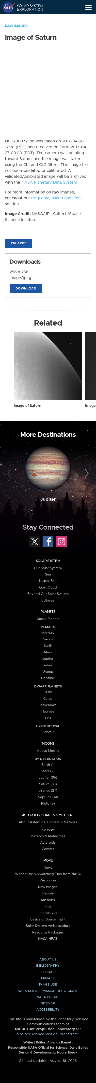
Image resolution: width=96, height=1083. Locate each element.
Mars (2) (48, 771)
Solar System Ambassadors (48, 926)
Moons (48, 743)
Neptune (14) (48, 797)
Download (26, 288)
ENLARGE (18, 243)
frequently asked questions (56, 198)
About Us (47, 959)
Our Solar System (48, 568)
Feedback (48, 972)
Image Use (48, 984)
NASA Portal (48, 997)
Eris (48, 718)
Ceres (47, 698)
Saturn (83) (48, 784)
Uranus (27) (48, 790)
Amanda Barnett (60, 1042)
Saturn (48, 665)
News (48, 867)
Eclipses (47, 600)
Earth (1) (48, 765)
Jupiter (48, 499)
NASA (6, 7)
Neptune (48, 678)
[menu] (88, 7)
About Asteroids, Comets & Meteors (48, 822)
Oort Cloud (48, 587)
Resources (48, 880)
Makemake (48, 705)
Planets (48, 612)
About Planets (47, 619)
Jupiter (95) (48, 777)
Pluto (48, 692)
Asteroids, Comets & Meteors (48, 815)
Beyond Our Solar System (48, 594)
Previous (10, 473)
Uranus (48, 671)
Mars (48, 652)
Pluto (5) (48, 803)
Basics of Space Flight (47, 919)
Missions (48, 900)
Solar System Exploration (27, 7)
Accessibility (48, 1009)
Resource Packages (48, 932)
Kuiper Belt (48, 581)
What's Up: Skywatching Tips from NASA (48, 874)
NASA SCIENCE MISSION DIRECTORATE (48, 991)
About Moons (48, 751)
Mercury (47, 633)
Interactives (48, 913)
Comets (48, 849)
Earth (48, 645)
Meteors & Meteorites (48, 836)
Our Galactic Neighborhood (27, 18)
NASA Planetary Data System (49, 182)
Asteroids (48, 842)
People (48, 893)
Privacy (48, 978)
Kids (48, 906)
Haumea (48, 711)
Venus (48, 639)
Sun (48, 574)
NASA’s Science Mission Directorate (47, 1034)
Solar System (48, 561)
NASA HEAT (48, 939)
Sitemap (48, 1003)
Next (86, 473)
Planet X (48, 732)
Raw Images (16, 26)
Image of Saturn (27, 406)
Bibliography (48, 965)
